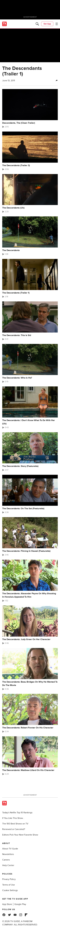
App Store (7, 904)
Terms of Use (8, 884)
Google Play (20, 904)
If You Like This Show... (13, 818)
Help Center (8, 865)
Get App (47, 24)
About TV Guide (10, 848)
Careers (6, 859)
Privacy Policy (9, 879)
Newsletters (8, 854)
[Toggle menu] (57, 24)
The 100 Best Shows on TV (15, 823)
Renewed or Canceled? (13, 829)
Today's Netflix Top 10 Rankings (17, 812)
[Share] (57, 80)
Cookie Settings (10, 890)
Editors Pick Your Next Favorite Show (20, 834)
